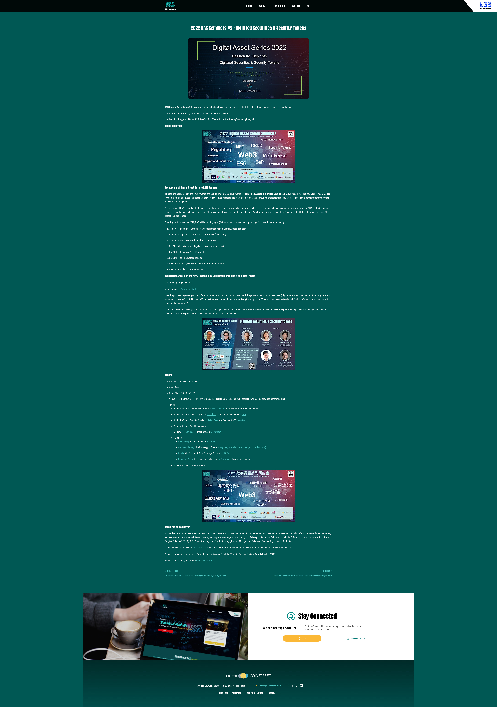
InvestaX (241, 420)
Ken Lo (181, 453)
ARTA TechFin (225, 459)
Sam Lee (189, 432)
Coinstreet (216, 432)
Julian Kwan (212, 420)
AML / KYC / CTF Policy (256, 692)
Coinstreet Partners (205, 560)
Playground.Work (188, 289)
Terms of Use (222, 692)
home (249, 5)
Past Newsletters (358, 638)
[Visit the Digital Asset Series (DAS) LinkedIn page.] (301, 685)
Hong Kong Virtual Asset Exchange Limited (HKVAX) (242, 447)
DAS (244, 414)
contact (296, 5)
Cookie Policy (274, 692)
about (262, 5)
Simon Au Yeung (185, 459)
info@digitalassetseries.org (270, 685)
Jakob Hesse (218, 408)
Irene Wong (183, 441)
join (304, 638)
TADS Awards (200, 547)
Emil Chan (211, 414)
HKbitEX (225, 453)
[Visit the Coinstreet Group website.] (254, 675)
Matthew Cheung (186, 447)
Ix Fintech (210, 441)
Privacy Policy (237, 692)
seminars (280, 5)
